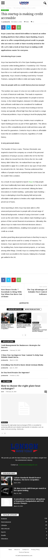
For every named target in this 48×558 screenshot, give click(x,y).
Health (3, 535)
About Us (17, 549)
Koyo (31, 182)
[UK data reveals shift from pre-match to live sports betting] (24, 318)
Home (2, 8)
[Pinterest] (13, 27)
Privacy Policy (35, 549)
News (10, 549)
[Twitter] (8, 27)
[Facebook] (3, 27)
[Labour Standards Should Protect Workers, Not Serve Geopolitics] (8, 318)
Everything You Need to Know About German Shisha (22, 365)
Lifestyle (4, 525)
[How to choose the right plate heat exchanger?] (24, 408)
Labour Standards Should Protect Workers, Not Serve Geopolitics (7, 326)
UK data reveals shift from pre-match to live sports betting (24, 326)
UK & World (5, 529)
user (2, 391)
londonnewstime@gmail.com (28, 465)
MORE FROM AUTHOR (32, 309)
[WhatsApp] (19, 27)
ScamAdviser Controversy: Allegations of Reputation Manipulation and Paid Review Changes (39, 328)
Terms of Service (24, 552)
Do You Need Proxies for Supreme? (15, 372)
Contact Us (25, 549)
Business (8, 8)
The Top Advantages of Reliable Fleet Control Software (37, 292)
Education (4, 539)
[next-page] (25, 335)
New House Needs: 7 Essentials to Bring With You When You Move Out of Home (11, 293)
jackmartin (6, 22)
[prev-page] (23, 335)
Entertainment (6, 522)
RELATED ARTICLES (15, 309)
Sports (3, 532)
